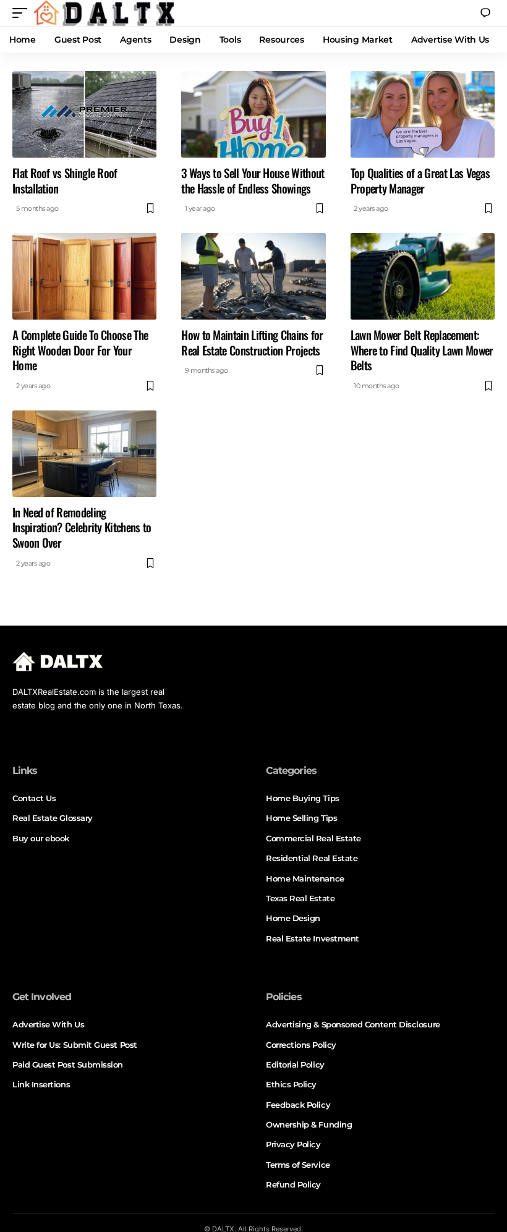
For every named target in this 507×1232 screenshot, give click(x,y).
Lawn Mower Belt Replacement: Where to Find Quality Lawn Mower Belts (422, 349)
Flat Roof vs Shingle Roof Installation (64, 180)
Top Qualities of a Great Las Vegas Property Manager (420, 180)
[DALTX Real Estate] (103, 13)
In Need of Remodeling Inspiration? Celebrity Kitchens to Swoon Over (81, 527)
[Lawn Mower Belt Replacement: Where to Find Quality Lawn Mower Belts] (423, 276)
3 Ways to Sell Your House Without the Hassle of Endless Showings (252, 180)
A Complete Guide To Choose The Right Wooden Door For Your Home (80, 349)
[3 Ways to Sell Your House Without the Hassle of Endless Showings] (253, 114)
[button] (22, 13)
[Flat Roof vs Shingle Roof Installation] (84, 114)
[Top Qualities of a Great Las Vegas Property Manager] (423, 114)
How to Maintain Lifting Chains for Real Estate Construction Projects (252, 342)
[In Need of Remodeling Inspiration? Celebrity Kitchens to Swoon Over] (84, 453)
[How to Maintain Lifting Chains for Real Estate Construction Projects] (253, 276)
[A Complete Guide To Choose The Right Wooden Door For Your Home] (84, 276)
